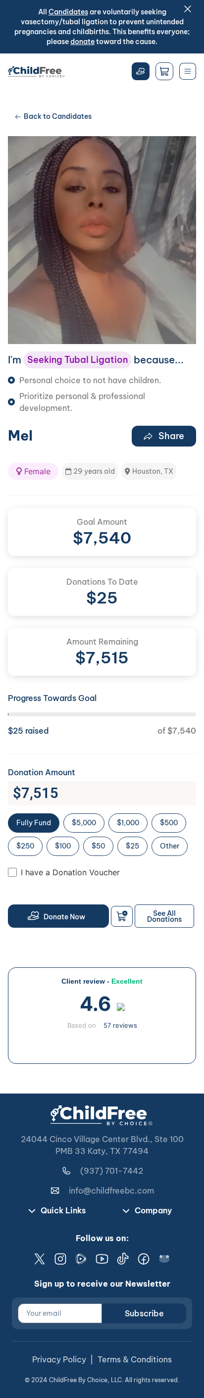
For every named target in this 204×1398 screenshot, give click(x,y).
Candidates (68, 11)
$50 (98, 846)
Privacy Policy (59, 1359)
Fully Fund (33, 822)
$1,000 (128, 822)
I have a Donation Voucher (70, 872)
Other (169, 846)
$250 (25, 846)
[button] (33, 471)
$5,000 (84, 822)
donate (82, 41)
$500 (169, 822)
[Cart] (164, 71)
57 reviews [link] (120, 1025)
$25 (132, 846)
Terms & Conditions (135, 1359)
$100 (63, 846)
